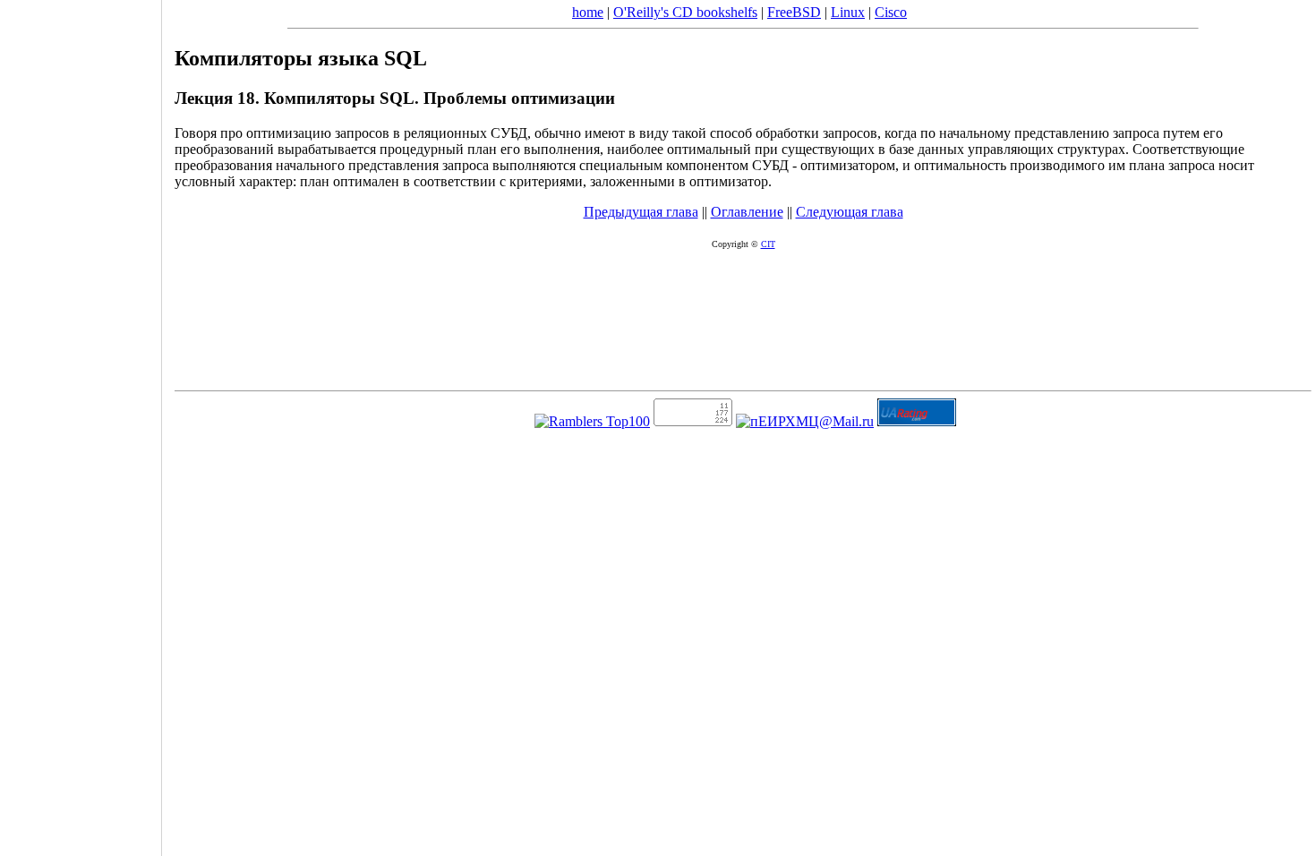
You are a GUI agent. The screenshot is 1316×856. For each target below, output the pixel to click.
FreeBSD (794, 12)
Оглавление (747, 211)
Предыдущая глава (641, 211)
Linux (848, 12)
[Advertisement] (80, 421)
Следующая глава (849, 211)
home (587, 12)
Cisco (891, 12)
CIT (768, 244)
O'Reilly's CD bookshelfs (685, 12)
